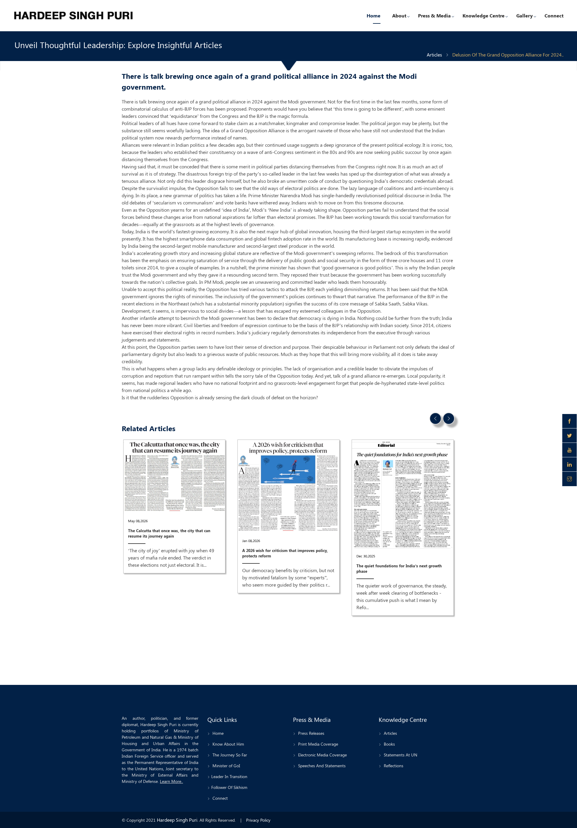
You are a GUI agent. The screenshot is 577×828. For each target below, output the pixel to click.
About (399, 15)
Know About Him (227, 744)
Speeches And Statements (321, 765)
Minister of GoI (225, 765)
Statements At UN (400, 755)
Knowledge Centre (484, 15)
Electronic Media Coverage (322, 755)
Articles (434, 54)
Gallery (524, 15)
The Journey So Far (229, 755)
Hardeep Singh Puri (177, 820)
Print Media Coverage (317, 744)
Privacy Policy (258, 820)
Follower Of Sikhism (229, 787)
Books (389, 744)
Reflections (393, 765)
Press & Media (434, 15)
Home (373, 15)
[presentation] (435, 418)
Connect (554, 15)
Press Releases (310, 733)
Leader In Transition (229, 776)
